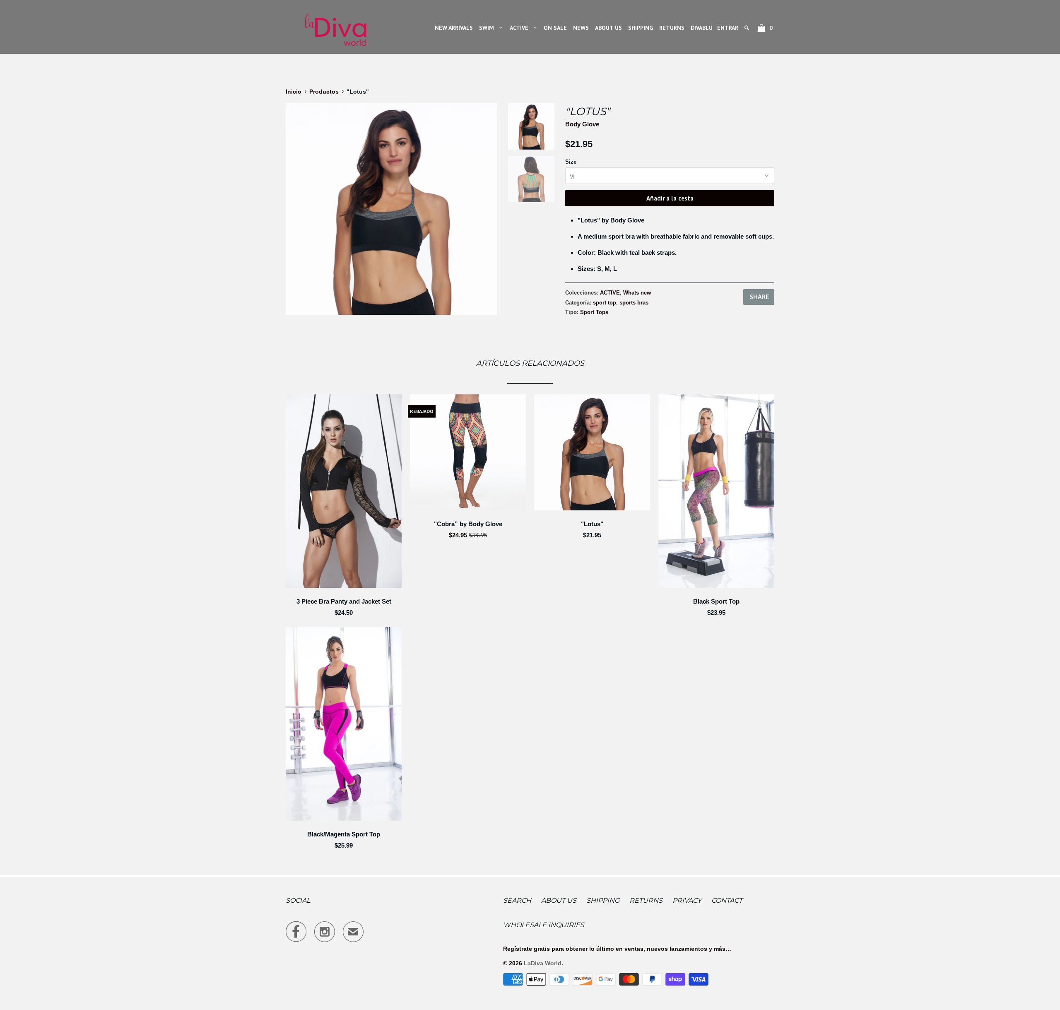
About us (558, 900)
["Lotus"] (391, 209)
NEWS (581, 27)
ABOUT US (608, 27)
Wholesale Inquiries (543, 925)
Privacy (686, 900)
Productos (324, 91)
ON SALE (555, 27)
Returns (645, 900)
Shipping (602, 900)
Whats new (637, 293)
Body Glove (582, 124)
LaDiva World (542, 963)
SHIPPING (640, 27)
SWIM (488, 27)
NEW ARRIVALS (454, 27)
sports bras (633, 303)
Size (570, 162)
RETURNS (671, 27)
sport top (604, 303)
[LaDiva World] (335, 27)
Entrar (727, 27)
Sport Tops (594, 312)
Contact (726, 900)
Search (517, 900)
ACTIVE (521, 27)
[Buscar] (747, 28)
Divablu (702, 27)
